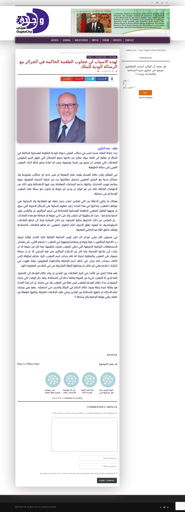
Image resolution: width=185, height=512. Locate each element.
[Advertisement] (67, 331)
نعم (125, 80)
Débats (115, 52)
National (113, 57)
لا (123, 83)
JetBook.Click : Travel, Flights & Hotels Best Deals (145, 50)
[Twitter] (157, 3)
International (101, 57)
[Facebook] (152, 3)
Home (108, 52)
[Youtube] (162, 3)
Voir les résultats (145, 98)
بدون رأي (128, 86)
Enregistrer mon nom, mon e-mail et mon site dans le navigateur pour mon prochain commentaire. (77, 473)
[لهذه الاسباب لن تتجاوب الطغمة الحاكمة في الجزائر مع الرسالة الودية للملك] (67, 115)
